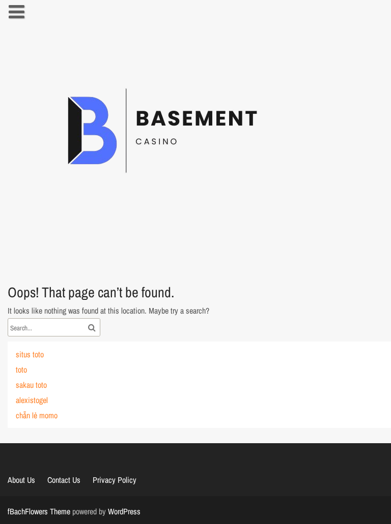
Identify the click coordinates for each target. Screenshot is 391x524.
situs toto (30, 354)
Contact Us (63, 479)
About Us (21, 479)
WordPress (124, 511)
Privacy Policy (114, 479)
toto (21, 369)
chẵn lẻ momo (37, 415)
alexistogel (32, 400)
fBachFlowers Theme (39, 511)
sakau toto (31, 384)
